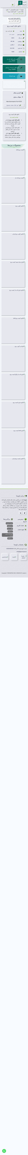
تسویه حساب (21, 529)
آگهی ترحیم (10, 528)
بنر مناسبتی (10, 526)
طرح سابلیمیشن (14, 9)
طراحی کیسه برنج (14, 117)
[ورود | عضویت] (18, 4)
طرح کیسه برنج (12, 11)
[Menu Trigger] (20, 3)
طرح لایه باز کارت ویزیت (8, 535)
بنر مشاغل (10, 538)
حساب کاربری (20, 525)
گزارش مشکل (17, 93)
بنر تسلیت (10, 531)
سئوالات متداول (17, 97)
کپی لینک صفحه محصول (12, 105)
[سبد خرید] (13, 4)
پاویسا (22, 9)
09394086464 (10, 548)
